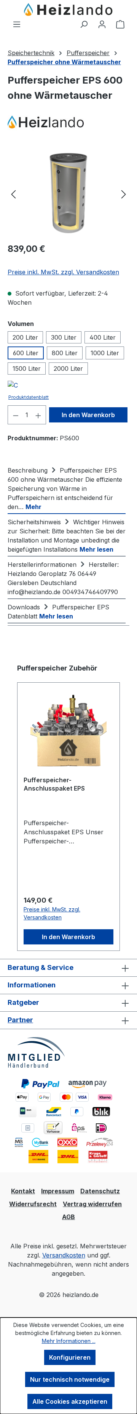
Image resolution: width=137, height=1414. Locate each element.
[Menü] (17, 24)
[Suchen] (84, 24)
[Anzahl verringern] (16, 414)
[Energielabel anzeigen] (13, 386)
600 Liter (25, 353)
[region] (68, 193)
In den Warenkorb (88, 415)
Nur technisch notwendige (70, 1379)
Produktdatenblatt (28, 397)
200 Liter (25, 337)
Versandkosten (63, 1255)
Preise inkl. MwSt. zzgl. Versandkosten (63, 272)
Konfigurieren (70, 1357)
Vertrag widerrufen (92, 1204)
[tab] (67, 488)
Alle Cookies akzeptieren (69, 1401)
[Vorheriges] (13, 193)
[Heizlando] (68, 122)
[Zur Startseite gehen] (68, 9)
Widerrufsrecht (33, 1204)
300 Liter (63, 337)
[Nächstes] (123, 193)
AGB (68, 1217)
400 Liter (102, 337)
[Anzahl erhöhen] (38, 414)
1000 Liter (105, 353)
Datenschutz (100, 1191)
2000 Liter (68, 368)
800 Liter (65, 353)
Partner (20, 1020)
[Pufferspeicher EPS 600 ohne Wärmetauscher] (68, 193)
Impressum (57, 1191)
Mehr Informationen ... (69, 1341)
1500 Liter (27, 368)
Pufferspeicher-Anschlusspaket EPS (54, 784)
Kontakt (23, 1191)
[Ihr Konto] (102, 24)
